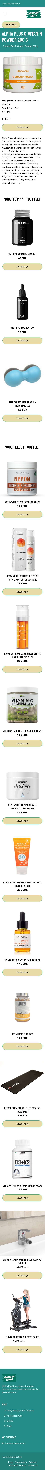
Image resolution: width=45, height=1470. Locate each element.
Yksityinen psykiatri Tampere (20, 1410)
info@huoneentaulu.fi (15, 1443)
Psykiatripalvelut (14, 1415)
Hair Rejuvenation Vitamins (22, 254)
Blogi (9, 1426)
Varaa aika (11, 24)
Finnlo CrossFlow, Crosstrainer (22, 1337)
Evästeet (33, 1462)
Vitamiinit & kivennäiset (25, 100)
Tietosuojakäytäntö (17, 1465)
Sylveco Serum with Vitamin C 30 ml (22, 960)
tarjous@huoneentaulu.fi (11, 4)
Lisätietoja (22, 127)
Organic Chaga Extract (22, 328)
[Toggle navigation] (5, 14)
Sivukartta (33, 1465)
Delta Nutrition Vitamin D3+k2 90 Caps (22, 1185)
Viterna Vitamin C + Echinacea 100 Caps (22, 730)
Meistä (10, 1421)
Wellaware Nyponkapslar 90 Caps (22, 502)
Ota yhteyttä (21, 1462)
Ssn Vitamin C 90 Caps (22, 1034)
